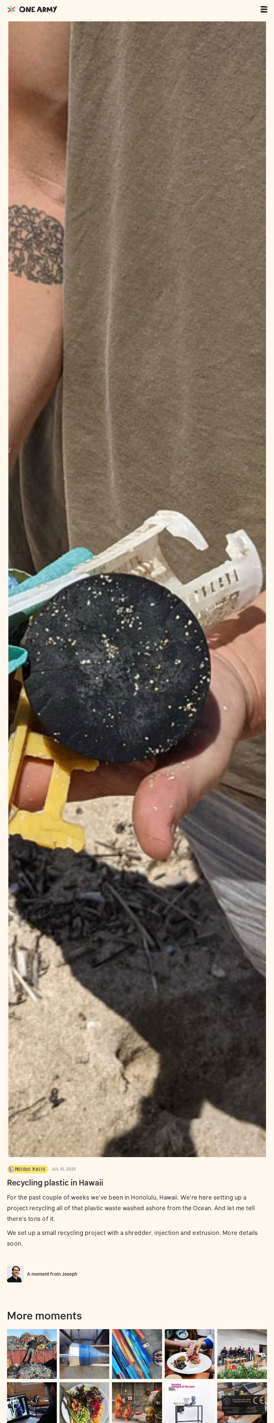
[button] (265, 9)
